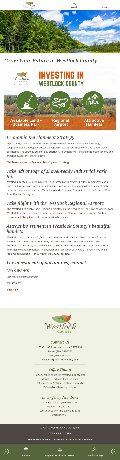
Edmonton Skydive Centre (70, 213)
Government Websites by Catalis (49, 439)
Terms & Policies (60, 433)
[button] (6, 451)
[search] (74, 5)
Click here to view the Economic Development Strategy (38, 162)
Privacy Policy (82, 439)
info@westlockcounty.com (63, 359)
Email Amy (12, 289)
